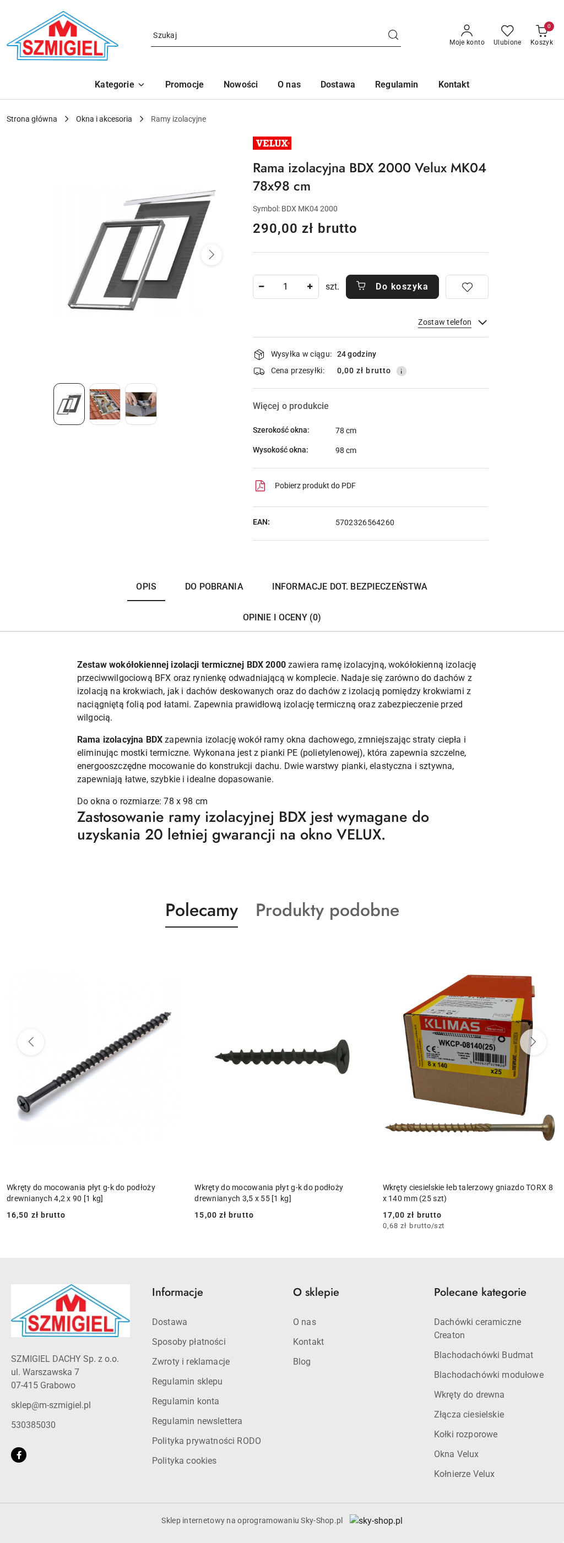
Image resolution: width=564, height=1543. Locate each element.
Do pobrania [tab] (214, 586)
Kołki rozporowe (465, 1434)
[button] (119, 86)
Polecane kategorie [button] (480, 1292)
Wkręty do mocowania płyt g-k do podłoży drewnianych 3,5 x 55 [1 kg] (81, 1193)
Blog (302, 1361)
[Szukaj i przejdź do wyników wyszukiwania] (393, 36)
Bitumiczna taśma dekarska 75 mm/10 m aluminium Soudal (456, 1193)
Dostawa (169, 1322)
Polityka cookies (184, 1460)
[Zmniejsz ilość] (261, 286)
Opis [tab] (146, 586)
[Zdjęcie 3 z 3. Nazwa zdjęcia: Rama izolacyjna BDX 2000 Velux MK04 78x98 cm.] (140, 404)
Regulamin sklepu (187, 1381)
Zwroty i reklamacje (191, 1361)
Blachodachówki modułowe (489, 1375)
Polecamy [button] (201, 910)
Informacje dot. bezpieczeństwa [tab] (350, 586)
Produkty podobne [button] (327, 910)
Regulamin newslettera (197, 1421)
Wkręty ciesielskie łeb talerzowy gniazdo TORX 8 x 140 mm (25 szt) (279, 1193)
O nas (304, 1322)
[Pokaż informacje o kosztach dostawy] (401, 371)
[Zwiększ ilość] (310, 286)
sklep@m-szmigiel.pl (51, 1405)
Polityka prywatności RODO (206, 1441)
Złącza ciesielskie (469, 1414)
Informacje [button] (177, 1292)
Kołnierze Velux (464, 1474)
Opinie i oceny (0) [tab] (282, 617)
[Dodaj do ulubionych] (467, 287)
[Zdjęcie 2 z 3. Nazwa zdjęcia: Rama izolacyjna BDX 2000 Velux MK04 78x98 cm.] (105, 404)
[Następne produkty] (533, 1042)
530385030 (33, 1425)
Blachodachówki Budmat (483, 1355)
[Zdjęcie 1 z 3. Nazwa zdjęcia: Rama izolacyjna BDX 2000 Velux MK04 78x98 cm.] (69, 404)
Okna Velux (456, 1454)
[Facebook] (18, 1455)
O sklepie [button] (316, 1292)
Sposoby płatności (189, 1342)
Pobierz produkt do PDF (315, 485)
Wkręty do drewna (469, 1394)
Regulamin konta (185, 1401)
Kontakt (308, 1342)
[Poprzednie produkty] (31, 1042)
